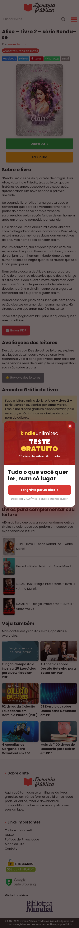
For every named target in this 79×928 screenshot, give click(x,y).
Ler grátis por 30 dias (39, 490)
